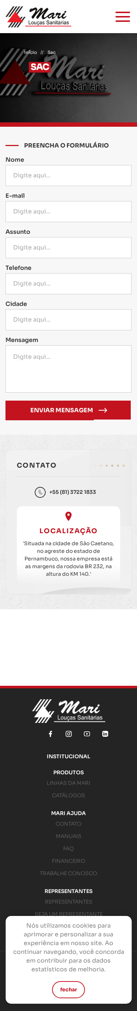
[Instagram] (69, 733)
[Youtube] (87, 733)
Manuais (68, 836)
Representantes (68, 891)
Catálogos (68, 795)
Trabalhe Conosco (68, 873)
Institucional (68, 756)
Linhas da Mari (68, 783)
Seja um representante (69, 914)
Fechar (68, 989)
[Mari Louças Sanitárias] (38, 16)
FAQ (68, 848)
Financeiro (68, 861)
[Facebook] (50, 733)
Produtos (68, 772)
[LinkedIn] (105, 733)
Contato (68, 824)
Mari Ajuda (68, 813)
